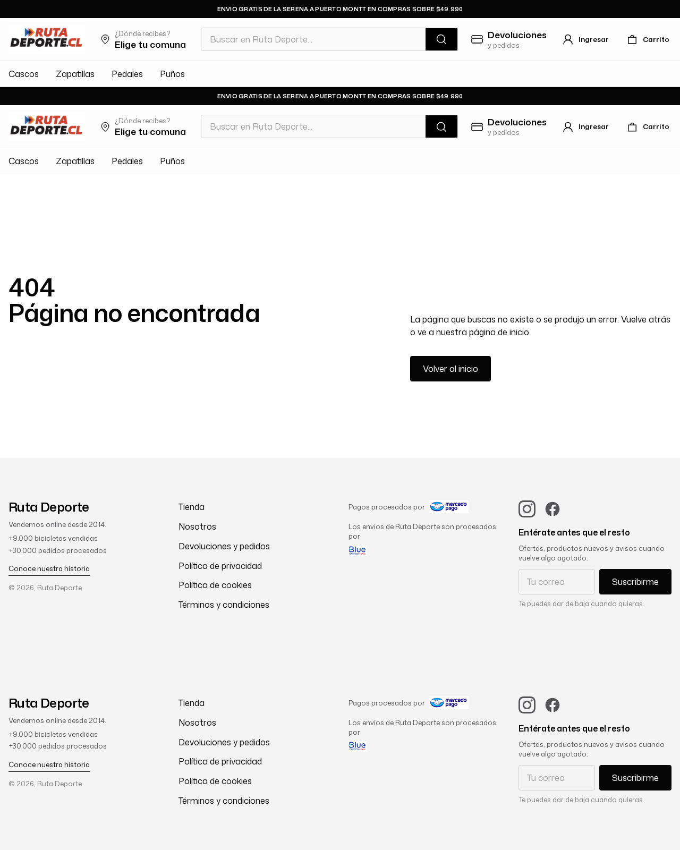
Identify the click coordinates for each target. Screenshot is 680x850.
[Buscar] (441, 39)
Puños (172, 74)
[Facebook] (552, 508)
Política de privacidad (220, 566)
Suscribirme (635, 582)
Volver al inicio (450, 369)
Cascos (23, 74)
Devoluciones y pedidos (224, 546)
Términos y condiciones (223, 604)
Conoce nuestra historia (49, 568)
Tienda (191, 507)
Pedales (127, 74)
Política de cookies (215, 585)
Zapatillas (75, 74)
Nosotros (197, 526)
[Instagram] (527, 508)
